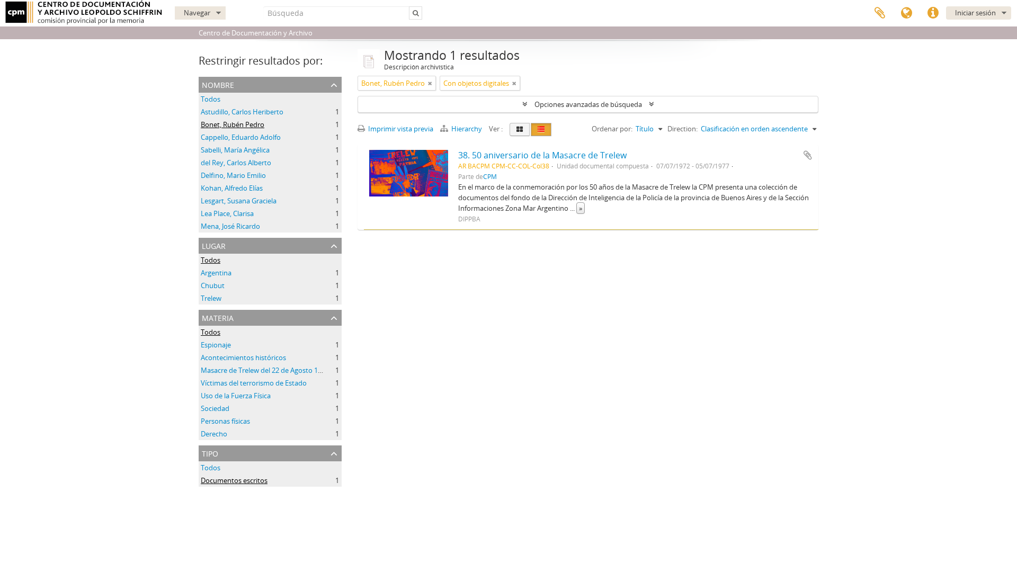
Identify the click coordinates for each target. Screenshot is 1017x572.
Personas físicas (225, 421)
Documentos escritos (234, 480)
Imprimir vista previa (400, 128)
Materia (218, 317)
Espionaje (216, 345)
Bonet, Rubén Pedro (232, 124)
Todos (210, 99)
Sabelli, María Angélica (235, 150)
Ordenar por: (612, 128)
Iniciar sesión (975, 12)
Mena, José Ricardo (230, 226)
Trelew (211, 298)
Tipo (210, 452)
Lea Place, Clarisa (227, 213)
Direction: (682, 128)
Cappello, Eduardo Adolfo (241, 137)
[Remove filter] (430, 83)
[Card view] (520, 129)
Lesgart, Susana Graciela (238, 200)
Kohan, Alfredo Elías (232, 188)
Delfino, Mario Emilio (233, 175)
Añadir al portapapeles (807, 155)
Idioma (906, 13)
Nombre (218, 84)
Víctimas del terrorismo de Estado (254, 383)
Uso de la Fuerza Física (236, 395)
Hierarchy (467, 128)
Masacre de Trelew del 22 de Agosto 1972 (265, 370)
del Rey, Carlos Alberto (236, 162)
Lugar (214, 245)
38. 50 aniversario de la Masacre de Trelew (542, 155)
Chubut (213, 285)
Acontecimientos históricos (243, 357)
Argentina (216, 273)
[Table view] (541, 129)
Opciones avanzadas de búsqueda (588, 104)
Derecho (214, 434)
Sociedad (215, 408)
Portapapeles (880, 13)
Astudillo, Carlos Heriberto (242, 112)
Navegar (197, 12)
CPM (490, 176)
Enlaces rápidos (933, 13)
